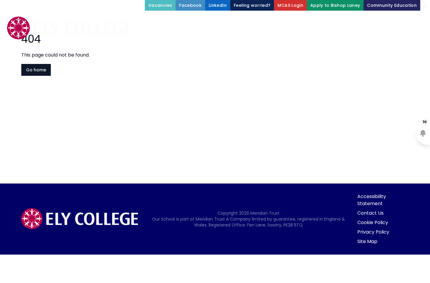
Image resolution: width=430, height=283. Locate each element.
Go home (36, 70)
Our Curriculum (399, 34)
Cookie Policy (372, 222)
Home (205, 34)
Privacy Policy (373, 232)
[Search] (408, 21)
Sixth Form (333, 49)
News (372, 49)
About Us (234, 34)
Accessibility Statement (371, 200)
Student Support (341, 34)
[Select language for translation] (420, 20)
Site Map (367, 241)
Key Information (284, 34)
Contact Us (370, 213)
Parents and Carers (279, 49)
